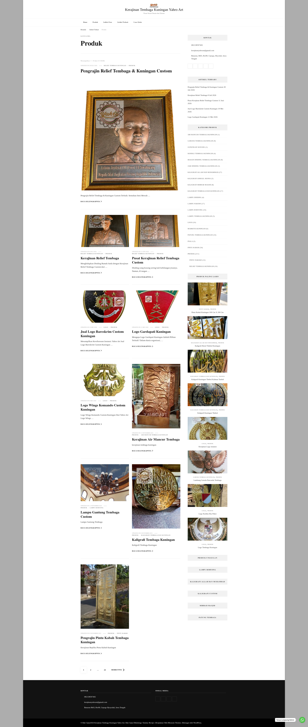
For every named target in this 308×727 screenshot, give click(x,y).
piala (190, 241)
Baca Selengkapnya (90, 201)
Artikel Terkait (122, 22)
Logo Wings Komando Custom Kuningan (103, 407)
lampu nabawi (194, 204)
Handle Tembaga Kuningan (200, 153)
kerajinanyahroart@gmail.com (202, 50)
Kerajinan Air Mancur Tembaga (156, 439)
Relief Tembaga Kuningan (115, 65)
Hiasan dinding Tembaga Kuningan (204, 160)
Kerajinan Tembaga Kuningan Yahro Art (154, 10)
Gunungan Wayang (196, 147)
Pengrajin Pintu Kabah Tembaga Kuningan (105, 639)
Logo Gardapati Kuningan (151, 331)
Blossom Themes (174, 723)
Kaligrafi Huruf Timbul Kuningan (207, 346)
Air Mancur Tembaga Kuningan (154, 435)
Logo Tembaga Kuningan (207, 547)
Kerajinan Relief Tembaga (100, 257)
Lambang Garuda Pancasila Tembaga (207, 480)
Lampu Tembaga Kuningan (200, 216)
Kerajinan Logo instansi (208, 447)
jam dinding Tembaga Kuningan (202, 166)
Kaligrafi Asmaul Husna (199, 178)
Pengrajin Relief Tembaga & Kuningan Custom (126, 70)
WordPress (197, 723)
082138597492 (197, 45)
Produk (95, 22)
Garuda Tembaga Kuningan (200, 141)
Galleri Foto (107, 22)
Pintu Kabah (122, 633)
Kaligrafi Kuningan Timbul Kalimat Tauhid (207, 379)
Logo (106, 327)
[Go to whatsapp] (302, 720)
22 (106, 670)
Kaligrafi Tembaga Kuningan (153, 539)
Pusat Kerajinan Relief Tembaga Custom (155, 260)
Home (85, 22)
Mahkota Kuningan (197, 229)
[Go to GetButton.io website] (302, 724)
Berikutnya (116, 670)
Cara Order (138, 22)
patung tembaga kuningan (200, 235)
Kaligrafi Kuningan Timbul (207, 413)
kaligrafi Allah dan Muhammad (203, 172)
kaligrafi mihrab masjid (199, 185)
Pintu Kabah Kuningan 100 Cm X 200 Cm (208, 312)
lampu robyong (96, 507)
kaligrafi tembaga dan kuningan (155, 535)
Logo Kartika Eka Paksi (207, 514)
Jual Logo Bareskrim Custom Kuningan (102, 333)
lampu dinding (194, 197)
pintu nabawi (195, 260)
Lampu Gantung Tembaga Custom (100, 514)
